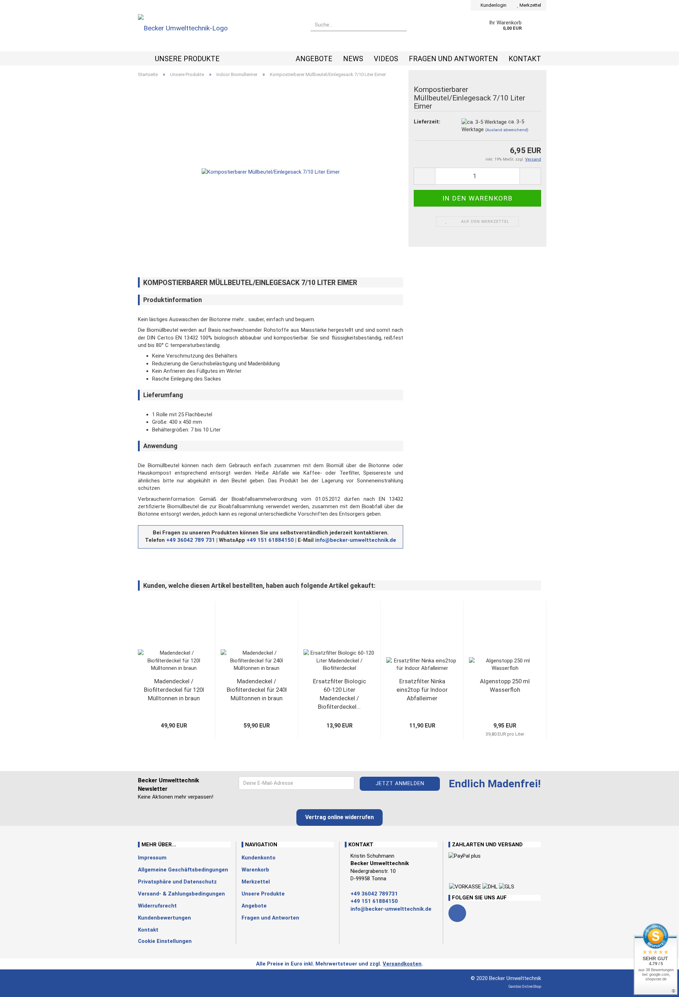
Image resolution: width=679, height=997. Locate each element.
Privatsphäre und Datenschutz (177, 882)
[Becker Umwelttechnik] (219, 31)
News (353, 58)
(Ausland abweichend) (506, 130)
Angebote (314, 58)
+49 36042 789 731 (190, 540)
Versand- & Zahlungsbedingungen (181, 894)
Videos (386, 58)
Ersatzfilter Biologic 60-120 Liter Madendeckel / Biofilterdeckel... (339, 694)
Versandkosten (402, 964)
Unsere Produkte (187, 58)
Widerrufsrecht (157, 906)
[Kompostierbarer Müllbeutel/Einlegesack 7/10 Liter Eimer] (271, 172)
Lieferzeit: (427, 121)
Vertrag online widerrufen (339, 817)
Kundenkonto (258, 857)
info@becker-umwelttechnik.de (355, 540)
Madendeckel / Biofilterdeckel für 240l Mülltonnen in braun (257, 690)
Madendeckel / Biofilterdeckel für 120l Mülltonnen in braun (174, 690)
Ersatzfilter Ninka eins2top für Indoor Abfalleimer (422, 690)
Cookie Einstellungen (165, 941)
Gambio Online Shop (524, 987)
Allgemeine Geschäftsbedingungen (183, 869)
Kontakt (525, 58)
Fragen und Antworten (453, 58)
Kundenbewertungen (164, 918)
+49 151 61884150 (270, 540)
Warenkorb (255, 869)
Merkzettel (529, 5)
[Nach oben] (19, 986)
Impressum (152, 857)
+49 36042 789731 (374, 894)
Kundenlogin (493, 5)
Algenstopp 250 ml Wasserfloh (505, 685)
